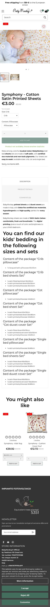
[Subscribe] (33, 532)
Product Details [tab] (25, 189)
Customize (25, 602)
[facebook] (3, 542)
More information (25, 581)
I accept (25, 588)
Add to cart (25, 140)
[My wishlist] (41, 11)
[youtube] (8, 542)
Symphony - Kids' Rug (13, 443)
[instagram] (13, 542)
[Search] (45, 17)
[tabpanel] (25, 47)
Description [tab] (25, 181)
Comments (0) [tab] (25, 197)
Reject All (25, 595)
